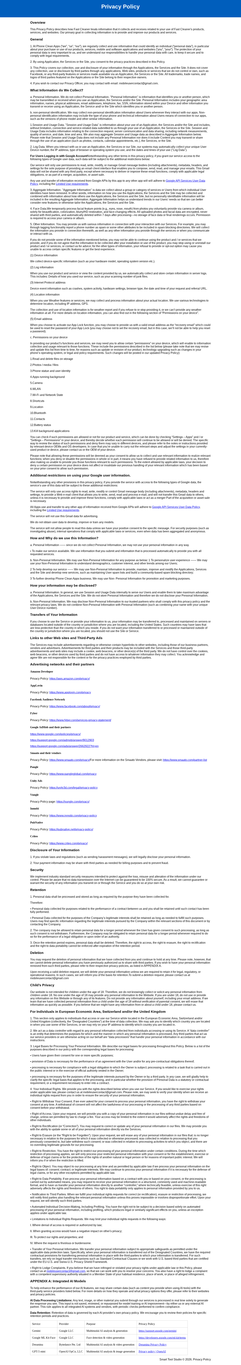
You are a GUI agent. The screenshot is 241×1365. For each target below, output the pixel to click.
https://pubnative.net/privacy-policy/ (71, 829)
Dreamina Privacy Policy (153, 1344)
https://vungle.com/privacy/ (72, 801)
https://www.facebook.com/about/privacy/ (74, 706)
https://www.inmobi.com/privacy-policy (73, 815)
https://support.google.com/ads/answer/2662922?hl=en (64, 746)
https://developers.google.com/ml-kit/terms (162, 1337)
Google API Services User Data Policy (176, 506)
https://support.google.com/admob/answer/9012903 (62, 740)
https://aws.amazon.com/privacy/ (69, 678)
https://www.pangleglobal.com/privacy (73, 773)
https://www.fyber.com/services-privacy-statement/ (80, 720)
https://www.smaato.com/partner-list (185, 759)
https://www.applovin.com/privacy (70, 692)
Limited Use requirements (72, 183)
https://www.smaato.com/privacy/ (69, 759)
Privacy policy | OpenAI (152, 1351)
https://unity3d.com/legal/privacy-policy (73, 787)
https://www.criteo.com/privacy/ (68, 843)
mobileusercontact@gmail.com (66, 1271)
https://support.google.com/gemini (157, 1330)
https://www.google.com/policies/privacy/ (55, 734)
